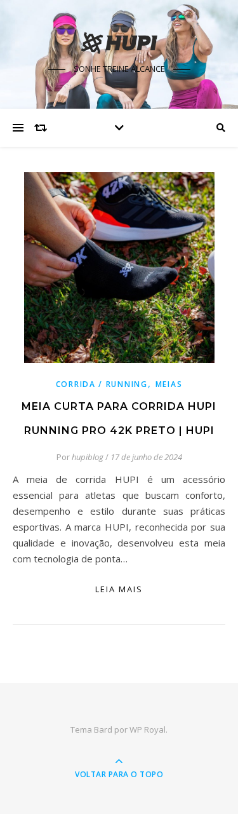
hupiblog (87, 457)
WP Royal (147, 729)
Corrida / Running (102, 384)
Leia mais (119, 589)
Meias (169, 384)
